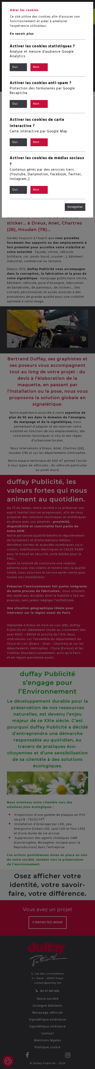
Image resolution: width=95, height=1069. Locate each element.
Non (36, 67)
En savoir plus (22, 34)
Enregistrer (75, 207)
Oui (15, 67)
